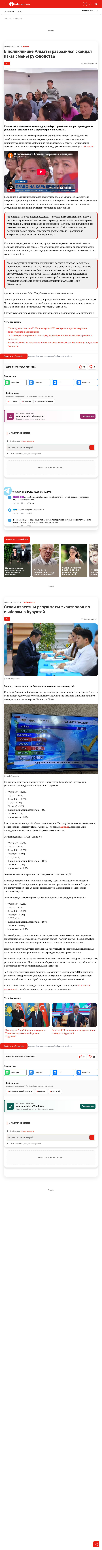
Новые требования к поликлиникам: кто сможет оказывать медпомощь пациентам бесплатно (53, 344)
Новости (18, 19)
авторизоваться (27, 441)
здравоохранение (45, 401)
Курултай (55, 1091)
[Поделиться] (96, 1544)
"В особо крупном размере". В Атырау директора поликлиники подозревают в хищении (50, 337)
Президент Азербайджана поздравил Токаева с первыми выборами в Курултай (25, 1033)
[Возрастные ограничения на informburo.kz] (84, 4)
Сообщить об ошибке (14, 356)
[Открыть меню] (6, 4)
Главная (7, 19)
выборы (41, 1091)
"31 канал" (88, 146)
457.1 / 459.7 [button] (15, 11)
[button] (90, 10)
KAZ (95, 4)
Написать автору (90, 64)
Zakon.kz (64, 826)
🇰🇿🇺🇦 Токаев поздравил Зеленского (28, 510)
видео (26, 47)
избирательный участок (20, 1091)
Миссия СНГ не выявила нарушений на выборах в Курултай (73, 1032)
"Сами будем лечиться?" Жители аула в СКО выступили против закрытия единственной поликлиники (47, 330)
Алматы (27, 401)
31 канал (13, 401)
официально (30, 602)
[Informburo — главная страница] (20, 4)
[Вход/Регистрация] (90, 4)
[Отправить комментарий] (91, 447)
